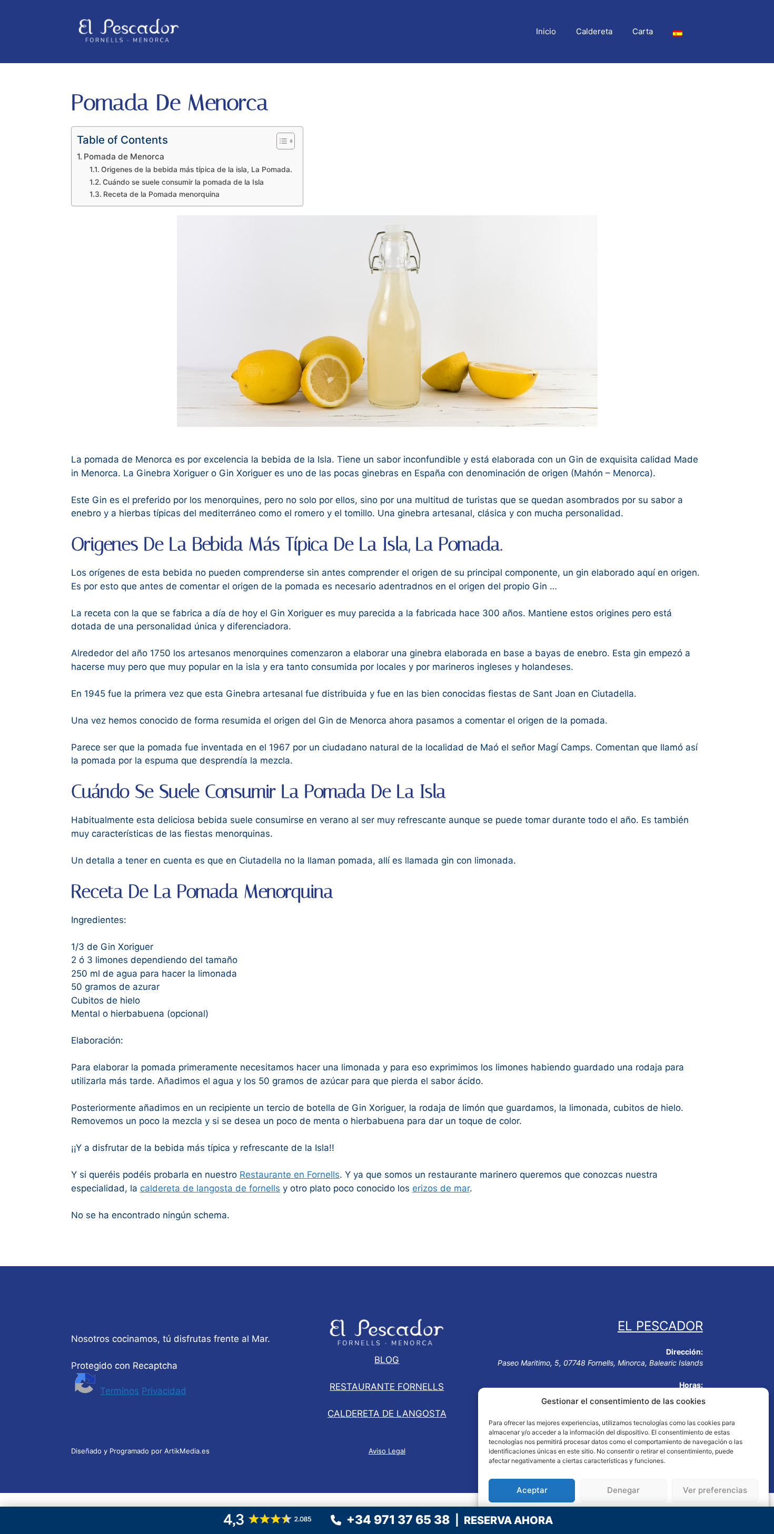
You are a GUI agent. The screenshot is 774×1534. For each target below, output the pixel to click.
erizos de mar (441, 1188)
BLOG (386, 1360)
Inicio (546, 31)
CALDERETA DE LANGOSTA (387, 1413)
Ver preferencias (715, 1490)
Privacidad (164, 1391)
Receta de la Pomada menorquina (161, 194)
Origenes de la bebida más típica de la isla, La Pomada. (196, 169)
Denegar (623, 1490)
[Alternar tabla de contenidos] (280, 141)
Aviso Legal (387, 1451)
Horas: (691, 1384)
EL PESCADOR (660, 1326)
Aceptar (532, 1490)
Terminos (119, 1391)
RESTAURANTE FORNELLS (387, 1386)
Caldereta (594, 31)
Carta (642, 31)
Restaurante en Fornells (290, 1174)
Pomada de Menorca (124, 157)
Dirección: (684, 1351)
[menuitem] (677, 32)
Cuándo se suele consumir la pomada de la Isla (183, 182)
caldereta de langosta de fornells (210, 1188)
